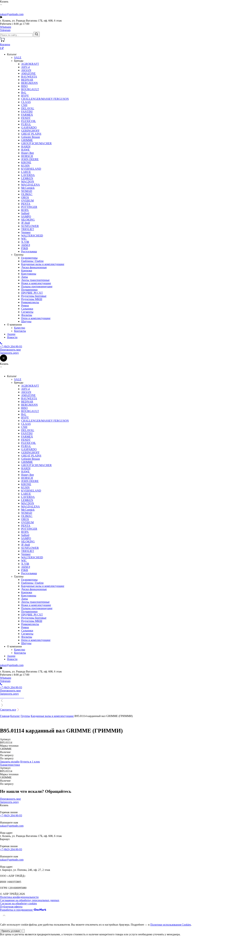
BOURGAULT (30, 89)
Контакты (20, 330)
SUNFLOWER (30, 226)
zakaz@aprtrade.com (11, 14)
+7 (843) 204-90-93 (11, 815)
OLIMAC (26, 194)
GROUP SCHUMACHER (36, 143)
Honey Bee (27, 152)
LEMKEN (27, 178)
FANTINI (26, 111)
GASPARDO (29, 127)
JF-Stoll (25, 222)
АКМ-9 (25, 245)
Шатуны (26, 321)
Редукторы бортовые (33, 295)
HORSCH (27, 156)
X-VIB (25, 241)
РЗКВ (24, 248)
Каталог (15, 715)
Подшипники (29, 289)
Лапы (24, 276)
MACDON (27, 181)
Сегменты (27, 311)
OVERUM (27, 200)
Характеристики (10, 764)
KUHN (25, 165)
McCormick (28, 187)
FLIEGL (26, 124)
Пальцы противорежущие (36, 286)
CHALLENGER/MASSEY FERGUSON (45, 98)
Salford (25, 213)
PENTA (25, 203)
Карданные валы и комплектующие (42, 264)
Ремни (25, 305)
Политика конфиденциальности (19, 897)
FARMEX (27, 114)
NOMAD (26, 191)
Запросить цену (9, 352)
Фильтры (26, 315)
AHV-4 (25, 67)
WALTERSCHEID (32, 235)
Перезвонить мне (10, 349)
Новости (12, 337)
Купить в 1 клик (30, 761)
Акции (11, 334)
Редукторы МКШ (31, 299)
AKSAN (26, 70)
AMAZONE (28, 73)
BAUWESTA (29, 76)
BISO (24, 86)
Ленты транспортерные (35, 280)
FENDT (26, 117)
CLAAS (26, 102)
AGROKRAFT (30, 63)
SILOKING (28, 219)
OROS (25, 197)
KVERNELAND (31, 168)
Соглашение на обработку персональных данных (29, 900)
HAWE (25, 149)
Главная (5, 715)
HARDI (25, 146)
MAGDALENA (30, 184)
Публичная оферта (11, 906)
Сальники (27, 308)
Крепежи (26, 270)
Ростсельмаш (29, 251)
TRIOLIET (27, 229)
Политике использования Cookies (170, 924)
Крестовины (28, 273)
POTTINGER (29, 206)
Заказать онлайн (10, 761)
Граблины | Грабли (32, 260)
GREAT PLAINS (31, 133)
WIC (24, 238)
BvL (23, 92)
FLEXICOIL (28, 121)
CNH (24, 105)
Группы (25, 715)
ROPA (25, 210)
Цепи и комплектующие (35, 318)
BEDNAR (27, 79)
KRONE (26, 162)
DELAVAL (27, 108)
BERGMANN (29, 82)
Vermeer (26, 232)
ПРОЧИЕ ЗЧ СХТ (32, 292)
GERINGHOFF (30, 130)
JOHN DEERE (30, 159)
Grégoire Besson (30, 136)
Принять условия (10, 931)
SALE (17, 57)
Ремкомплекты (30, 302)
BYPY (25, 95)
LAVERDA (28, 175)
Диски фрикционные (34, 267)
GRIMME (27, 140)
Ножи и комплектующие (36, 283)
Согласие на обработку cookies (18, 903)
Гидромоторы (29, 257)
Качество (19, 327)
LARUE (26, 171)
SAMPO (26, 216)
